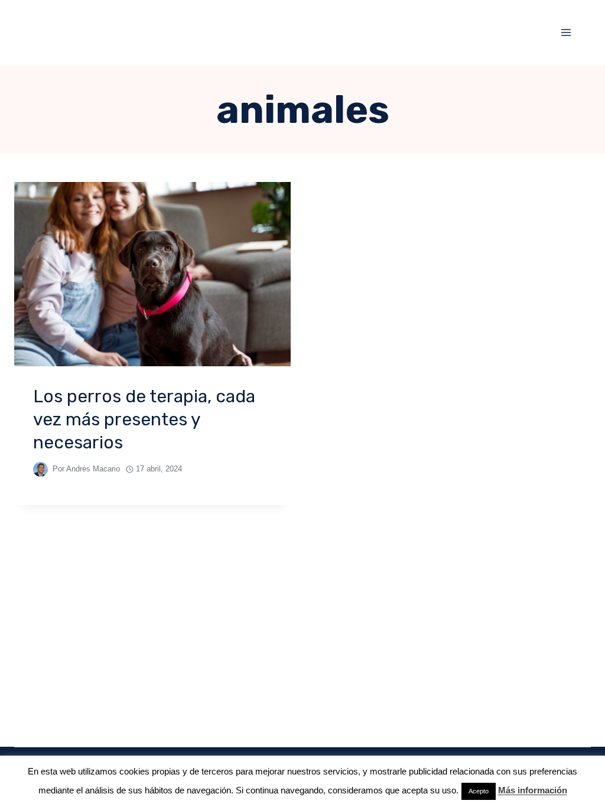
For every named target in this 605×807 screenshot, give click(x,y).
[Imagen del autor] (40, 469)
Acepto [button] (479, 791)
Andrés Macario (93, 468)
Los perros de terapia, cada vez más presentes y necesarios (144, 419)
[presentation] (152, 274)
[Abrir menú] (566, 32)
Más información (532, 790)
